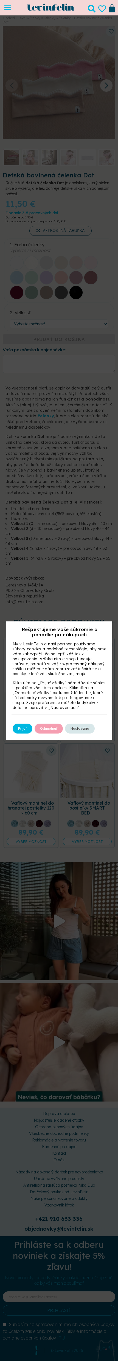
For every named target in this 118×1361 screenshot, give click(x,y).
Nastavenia (80, 728)
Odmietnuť (48, 728)
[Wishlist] (102, 9)
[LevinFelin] (50, 9)
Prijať (22, 728)
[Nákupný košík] (112, 8)
